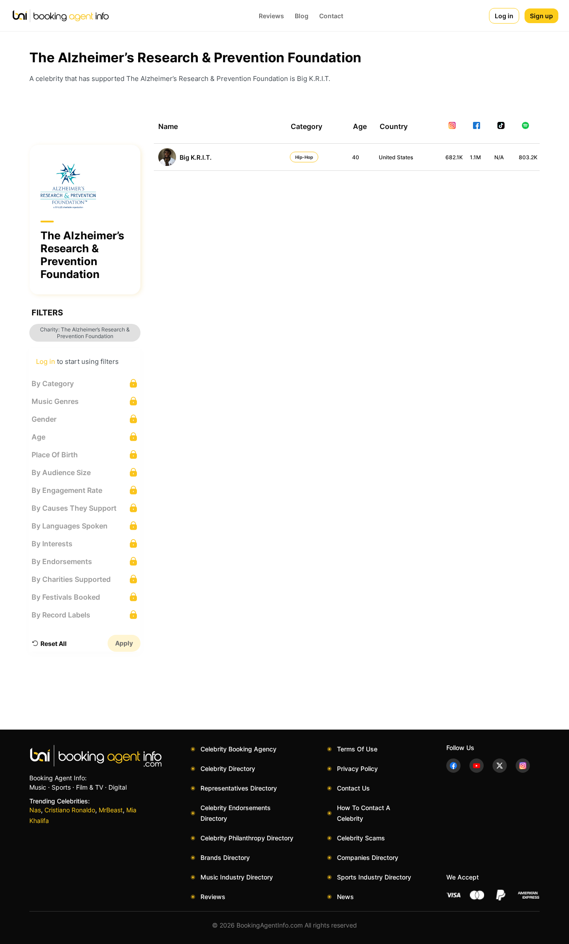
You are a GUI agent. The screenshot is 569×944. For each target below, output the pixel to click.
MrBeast (111, 810)
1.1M (475, 157)
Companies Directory (367, 857)
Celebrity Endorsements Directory (235, 813)
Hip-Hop (304, 157)
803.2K (528, 157)
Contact (331, 16)
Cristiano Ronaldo (69, 810)
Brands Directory (225, 857)
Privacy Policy (357, 768)
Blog (302, 16)
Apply (124, 643)
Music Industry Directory (236, 877)
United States (396, 157)
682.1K (454, 157)
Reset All (53, 643)
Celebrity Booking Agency (238, 749)
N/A (499, 157)
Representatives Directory (238, 788)
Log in (504, 16)
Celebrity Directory (227, 768)
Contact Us (353, 788)
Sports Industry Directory (374, 877)
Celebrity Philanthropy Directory (246, 838)
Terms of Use (357, 749)
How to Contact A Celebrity (363, 813)
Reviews (271, 16)
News (345, 896)
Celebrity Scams (361, 838)
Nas (35, 810)
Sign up (541, 16)
